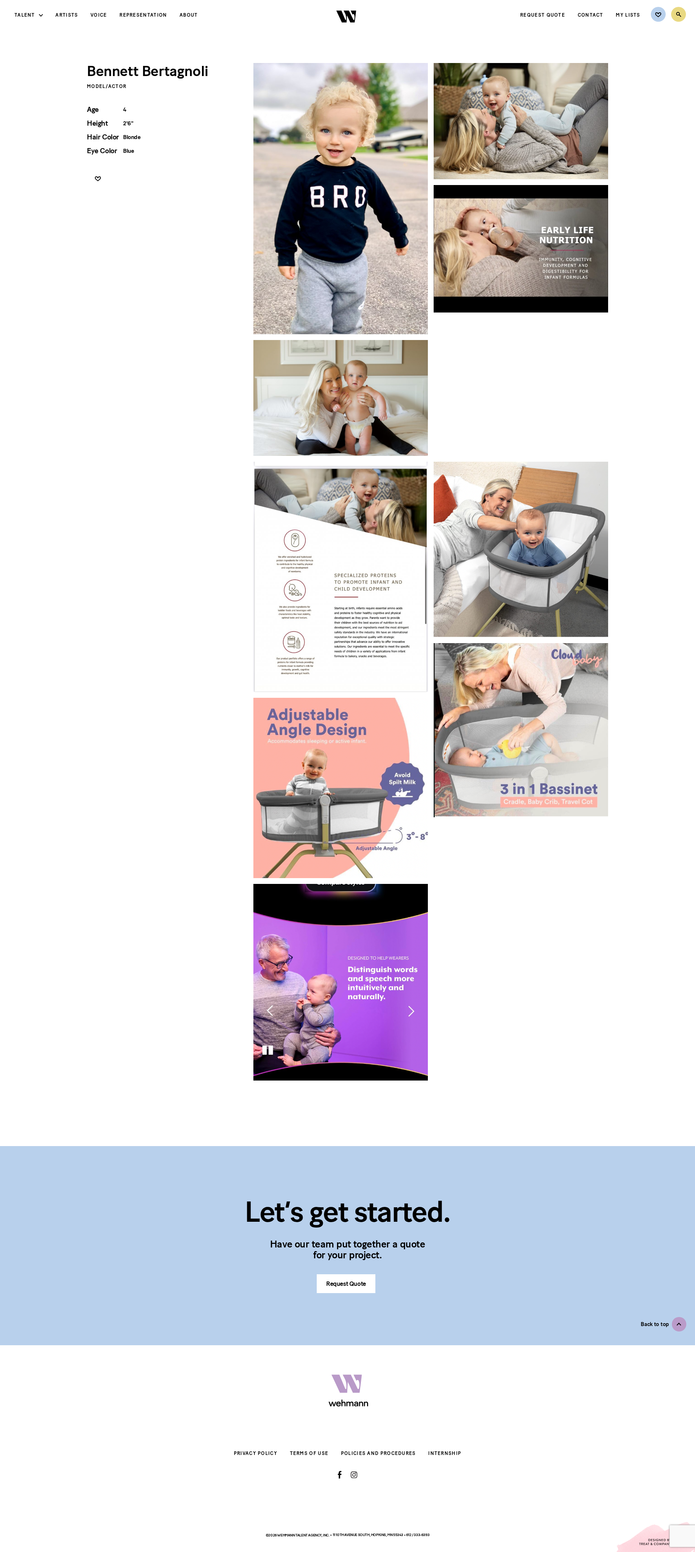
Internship (444, 1453)
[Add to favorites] (97, 179)
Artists (66, 15)
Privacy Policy (255, 1453)
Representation (143, 15)
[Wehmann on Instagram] (353, 1474)
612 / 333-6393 (417, 1534)
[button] (663, 1324)
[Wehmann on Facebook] (340, 1475)
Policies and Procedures (378, 1453)
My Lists (628, 15)
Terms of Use (309, 1453)
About (189, 15)
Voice (98, 15)
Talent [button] (24, 15)
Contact (590, 15)
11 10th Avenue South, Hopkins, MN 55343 (368, 1534)
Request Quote (542, 15)
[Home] (347, 28)
